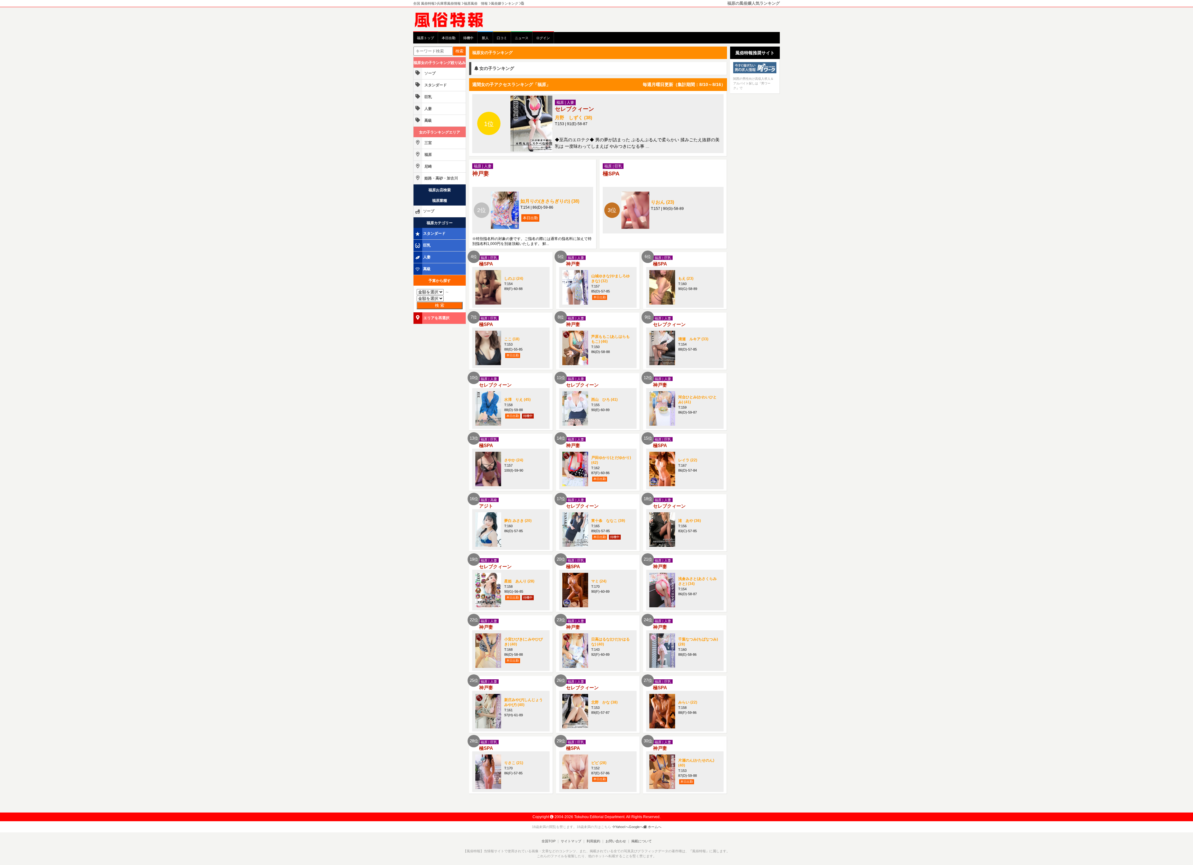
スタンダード (435, 85)
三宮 (427, 143)
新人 (485, 38)
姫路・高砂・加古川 (440, 178)
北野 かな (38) (604, 702)
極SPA (611, 173)
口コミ (502, 38)
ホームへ (654, 827)
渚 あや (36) (689, 521)
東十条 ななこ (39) (608, 521)
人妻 (427, 108)
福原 (427, 154)
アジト (486, 506)
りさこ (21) (513, 763)
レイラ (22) (687, 460)
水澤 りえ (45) (517, 399)
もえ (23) (685, 278)
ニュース (521, 38)
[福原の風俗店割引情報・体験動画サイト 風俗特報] (452, 19)
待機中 (468, 38)
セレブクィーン (574, 109)
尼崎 (427, 166)
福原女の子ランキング (492, 52)
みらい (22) (687, 702)
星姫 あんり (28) (519, 581)
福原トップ (425, 38)
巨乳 (427, 97)
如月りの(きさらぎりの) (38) (549, 201)
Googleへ (636, 827)
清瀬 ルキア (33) (693, 339)
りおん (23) (662, 202)
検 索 (439, 305)
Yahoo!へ (622, 827)
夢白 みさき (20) (518, 521)
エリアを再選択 (436, 318)
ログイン (543, 38)
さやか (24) (513, 460)
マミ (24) (598, 581)
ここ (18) (511, 339)
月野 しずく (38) (573, 117)
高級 (427, 120)
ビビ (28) (598, 763)
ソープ (429, 73)
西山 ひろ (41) (604, 399)
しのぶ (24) (513, 278)
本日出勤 (448, 38)
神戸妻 (480, 173)
